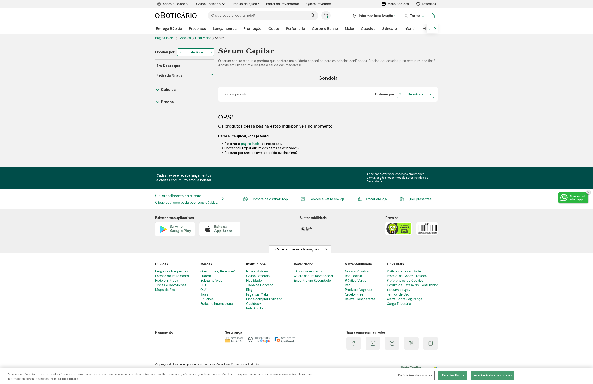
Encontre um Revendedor (313, 280)
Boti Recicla (353, 276)
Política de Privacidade (404, 271)
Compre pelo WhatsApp (270, 199)
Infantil (410, 28)
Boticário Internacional (216, 304)
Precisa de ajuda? (245, 4)
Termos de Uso (398, 294)
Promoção (252, 28)
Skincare (389, 28)
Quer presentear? (421, 199)
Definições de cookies (415, 375)
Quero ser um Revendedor (313, 276)
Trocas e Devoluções (170, 285)
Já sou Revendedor (308, 271)
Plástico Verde (355, 280)
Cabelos (368, 28)
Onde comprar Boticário (264, 299)
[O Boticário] (176, 15)
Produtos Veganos (358, 290)
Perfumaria (295, 28)
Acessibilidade (174, 4)
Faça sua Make (257, 294)
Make (349, 28)
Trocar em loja (376, 199)
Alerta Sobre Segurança (404, 299)
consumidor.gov (398, 290)
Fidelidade (254, 280)
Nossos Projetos (357, 271)
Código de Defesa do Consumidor (412, 285)
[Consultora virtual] (326, 15)
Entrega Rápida (169, 28)
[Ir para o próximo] (435, 28)
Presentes (197, 28)
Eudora (205, 276)
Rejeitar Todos (453, 375)
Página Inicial (165, 38)
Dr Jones (207, 299)
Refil (348, 285)
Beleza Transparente (360, 299)
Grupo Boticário (208, 4)
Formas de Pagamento (172, 276)
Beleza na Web (211, 280)
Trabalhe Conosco (259, 285)
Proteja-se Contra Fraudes (407, 276)
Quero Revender (318, 4)
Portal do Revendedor (282, 4)
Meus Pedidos (398, 4)
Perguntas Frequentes (171, 271)
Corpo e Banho (325, 28)
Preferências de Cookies (405, 280)
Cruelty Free (354, 294)
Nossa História (257, 271)
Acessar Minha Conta (414, 15)
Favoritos (429, 4)
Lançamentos (225, 28)
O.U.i (203, 290)
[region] (296, 376)
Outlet (273, 28)
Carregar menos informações (297, 249)
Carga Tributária (399, 304)
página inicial (250, 144)
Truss (204, 294)
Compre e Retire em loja (327, 199)
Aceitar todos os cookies (493, 375)
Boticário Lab (256, 308)
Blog (249, 290)
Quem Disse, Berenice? (217, 271)
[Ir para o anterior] (429, 28)
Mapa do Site (165, 290)
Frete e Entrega (166, 280)
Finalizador (203, 38)
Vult (203, 285)
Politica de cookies (64, 379)
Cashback (253, 304)
